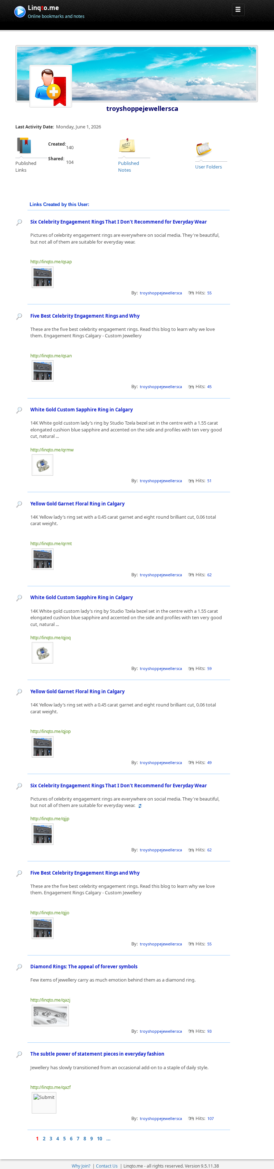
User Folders (208, 166)
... (108, 1138)
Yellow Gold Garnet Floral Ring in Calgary (77, 503)
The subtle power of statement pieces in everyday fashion (97, 1054)
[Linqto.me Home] (20, 11)
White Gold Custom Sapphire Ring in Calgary (81, 409)
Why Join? (81, 1166)
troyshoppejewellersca (142, 108)
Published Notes (128, 166)
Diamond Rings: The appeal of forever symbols (83, 966)
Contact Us (107, 1166)
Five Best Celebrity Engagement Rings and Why (84, 316)
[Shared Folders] (204, 148)
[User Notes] (127, 145)
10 (99, 1138)
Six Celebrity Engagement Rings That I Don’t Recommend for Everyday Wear (118, 222)
